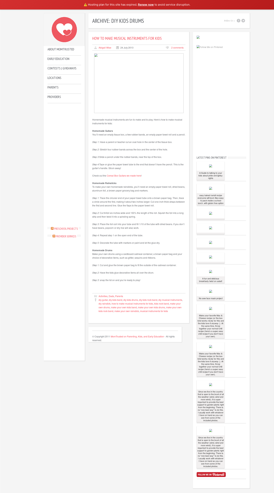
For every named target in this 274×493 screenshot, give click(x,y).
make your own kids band (124, 307)
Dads (111, 296)
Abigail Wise (105, 47)
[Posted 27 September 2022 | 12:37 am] (211, 308)
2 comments (177, 47)
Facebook (238, 20)
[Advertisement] (64, 165)
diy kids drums (130, 299)
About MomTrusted (61, 49)
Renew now (146, 4)
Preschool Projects (66, 228)
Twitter (243, 20)
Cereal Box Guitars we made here (124, 175)
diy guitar (103, 299)
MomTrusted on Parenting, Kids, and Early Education (137, 336)
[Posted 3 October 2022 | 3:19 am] (211, 257)
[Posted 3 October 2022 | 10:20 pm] (211, 213)
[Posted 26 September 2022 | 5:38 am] (211, 384)
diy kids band (115, 299)
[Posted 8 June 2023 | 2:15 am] (211, 166)
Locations (54, 78)
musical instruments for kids (154, 311)
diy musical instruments (170, 299)
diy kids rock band (148, 299)
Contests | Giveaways (62, 68)
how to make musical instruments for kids (132, 303)
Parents (53, 87)
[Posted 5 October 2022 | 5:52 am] (211, 188)
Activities (103, 296)
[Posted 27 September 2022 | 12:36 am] (211, 346)
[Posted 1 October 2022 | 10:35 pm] (211, 271)
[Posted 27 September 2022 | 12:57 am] (211, 291)
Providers (54, 97)
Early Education (58, 59)
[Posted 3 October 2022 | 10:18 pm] (211, 228)
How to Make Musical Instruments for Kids (127, 38)
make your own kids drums (151, 307)
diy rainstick (105, 303)
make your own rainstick (126, 311)
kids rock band (161, 303)
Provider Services (66, 236)
